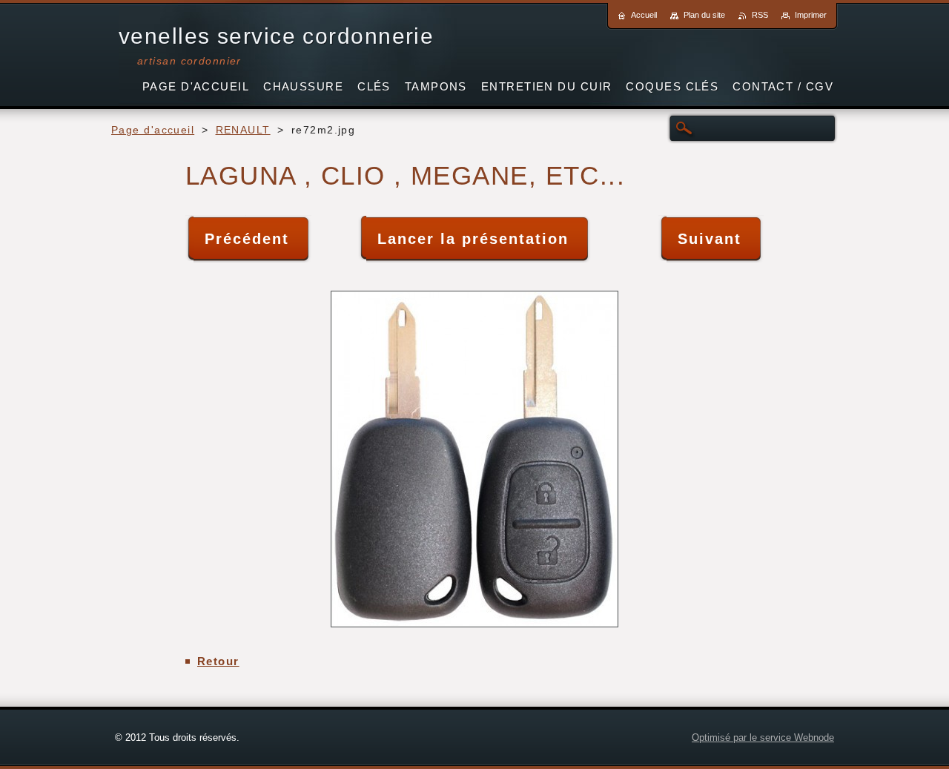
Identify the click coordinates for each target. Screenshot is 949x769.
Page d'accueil (152, 130)
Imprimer (811, 14)
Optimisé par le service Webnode (763, 737)
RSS (760, 14)
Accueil (644, 14)
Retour (218, 661)
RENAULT (243, 130)
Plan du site (704, 14)
